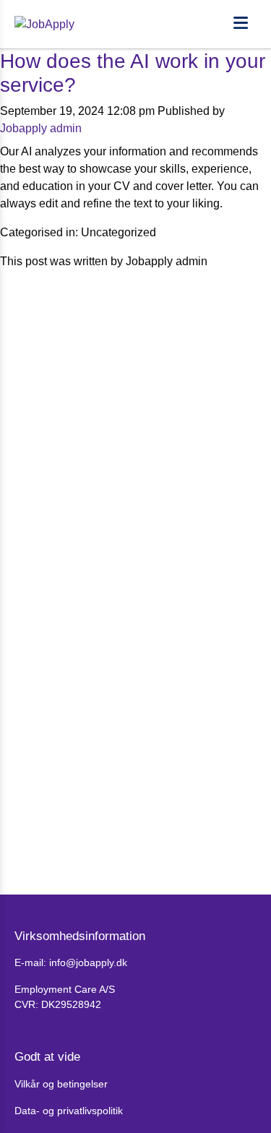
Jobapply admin (41, 128)
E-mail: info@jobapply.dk (70, 962)
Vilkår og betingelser (61, 1084)
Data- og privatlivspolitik (68, 1110)
